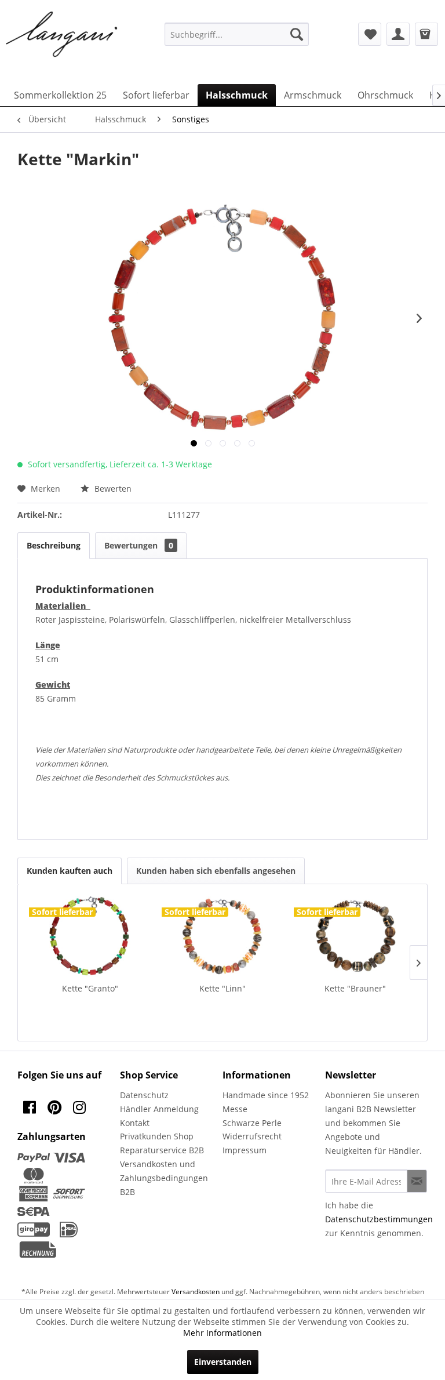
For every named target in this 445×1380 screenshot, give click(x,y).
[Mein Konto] (398, 34)
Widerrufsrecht (252, 1136)
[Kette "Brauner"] (354, 936)
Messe (234, 1108)
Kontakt (134, 1122)
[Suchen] (296, 34)
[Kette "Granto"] (90, 936)
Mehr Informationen (222, 1332)
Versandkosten (196, 1292)
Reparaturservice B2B (162, 1150)
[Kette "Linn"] (222, 936)
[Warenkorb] (426, 34)
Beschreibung (54, 545)
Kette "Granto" (90, 988)
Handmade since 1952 (265, 1095)
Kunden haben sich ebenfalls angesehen (216, 870)
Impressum (244, 1150)
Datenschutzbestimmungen (379, 1219)
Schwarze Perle (252, 1122)
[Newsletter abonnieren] (417, 1181)
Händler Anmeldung (159, 1108)
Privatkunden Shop (157, 1136)
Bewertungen (138, 545)
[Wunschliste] (369, 34)
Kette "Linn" (222, 988)
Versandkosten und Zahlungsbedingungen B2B (164, 1178)
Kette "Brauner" (355, 988)
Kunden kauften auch (69, 870)
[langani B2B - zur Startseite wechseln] (62, 35)
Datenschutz (144, 1095)
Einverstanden (222, 1361)
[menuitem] (237, 34)
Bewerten (112, 488)
